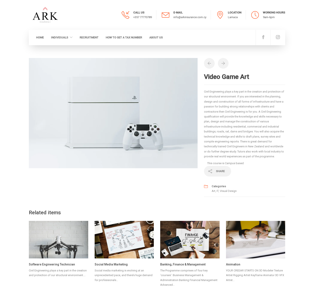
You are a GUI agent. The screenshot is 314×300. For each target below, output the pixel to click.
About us (156, 37)
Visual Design (228, 191)
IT (218, 191)
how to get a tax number (124, 37)
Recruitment (89, 37)
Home (40, 37)
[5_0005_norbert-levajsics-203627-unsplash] (113, 112)
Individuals (59, 37)
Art (213, 191)
